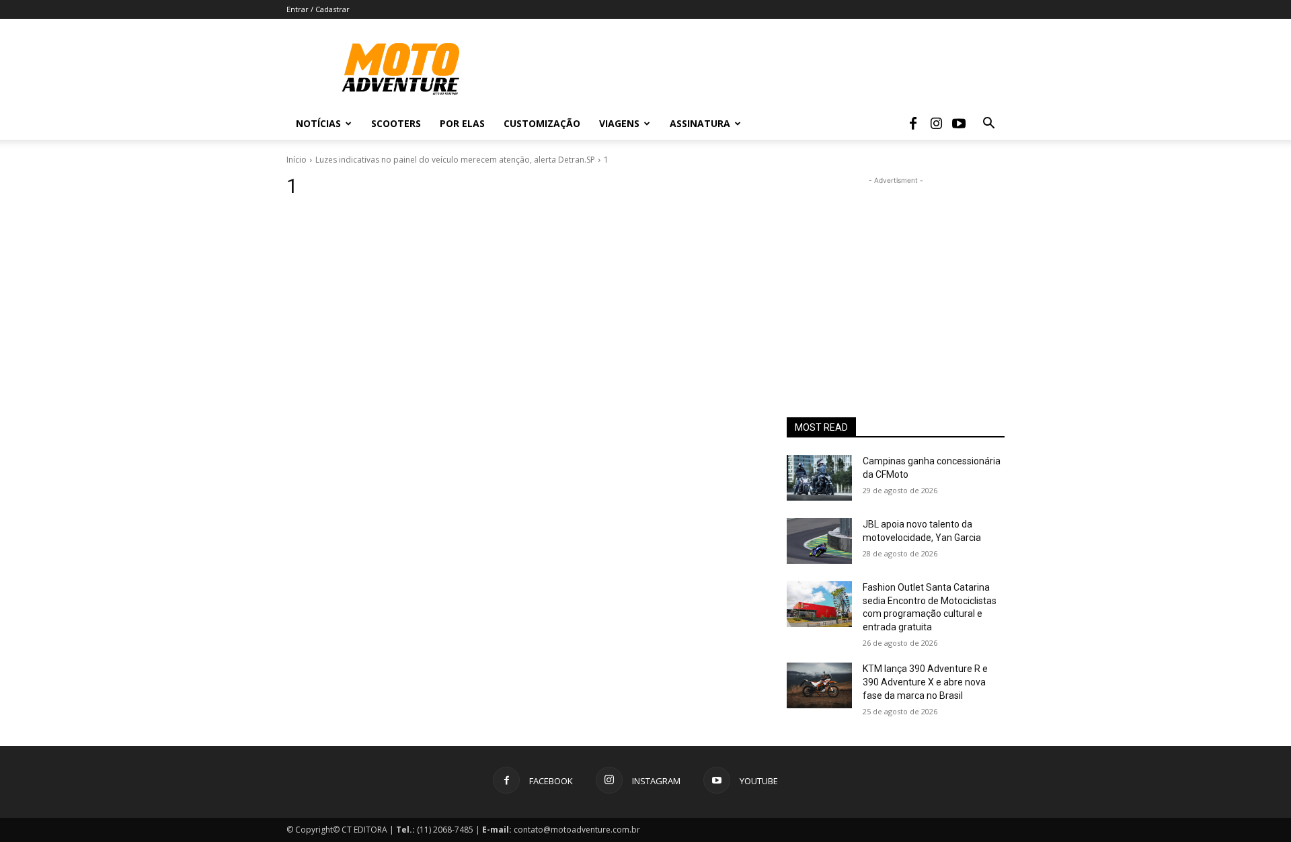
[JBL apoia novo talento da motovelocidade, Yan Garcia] (819, 541)
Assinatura (700, 123)
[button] (988, 124)
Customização (542, 123)
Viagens (619, 123)
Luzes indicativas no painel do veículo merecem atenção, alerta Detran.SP (455, 159)
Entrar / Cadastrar (318, 9)
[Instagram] (936, 124)
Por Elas (462, 123)
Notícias (318, 123)
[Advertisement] (895, 271)
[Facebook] (913, 124)
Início (296, 159)
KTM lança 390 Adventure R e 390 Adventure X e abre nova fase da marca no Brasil (925, 681)
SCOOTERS (396, 123)
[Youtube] (959, 124)
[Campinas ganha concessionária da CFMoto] (819, 478)
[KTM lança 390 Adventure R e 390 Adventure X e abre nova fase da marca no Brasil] (819, 685)
